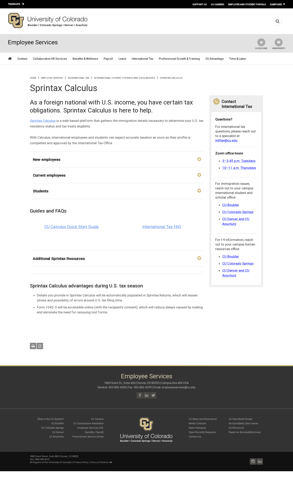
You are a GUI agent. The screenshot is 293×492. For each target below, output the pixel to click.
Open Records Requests (202, 432)
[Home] (48, 27)
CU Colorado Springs (52, 427)
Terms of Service (99, 462)
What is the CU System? (50, 419)
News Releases (197, 427)
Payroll (108, 58)
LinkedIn (260, 461)
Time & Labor (237, 58)
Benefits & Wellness (85, 58)
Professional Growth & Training (179, 58)
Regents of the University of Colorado (52, 462)
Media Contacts (197, 423)
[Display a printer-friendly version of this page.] (33, 346)
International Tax (142, 58)
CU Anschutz (56, 436)
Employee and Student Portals (247, 4)
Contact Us (195, 436)
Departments (278, 48)
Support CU (200, 4)
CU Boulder (57, 423)
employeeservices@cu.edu (179, 387)
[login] (111, 462)
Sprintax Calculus (43, 121)
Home (33, 78)
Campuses (276, 4)
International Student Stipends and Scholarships (124, 78)
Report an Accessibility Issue (245, 432)
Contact (22, 58)
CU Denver (58, 432)
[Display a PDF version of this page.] (40, 346)
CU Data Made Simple (240, 419)
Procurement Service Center (88, 436)
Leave (122, 58)
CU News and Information (203, 419)
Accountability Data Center (243, 423)
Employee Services (52, 78)
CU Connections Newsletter (88, 423)
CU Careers (217, 4)
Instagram (253, 461)
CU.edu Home (261, 48)
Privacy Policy (81, 462)
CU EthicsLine (236, 427)
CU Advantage (214, 58)
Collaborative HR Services (50, 58)
